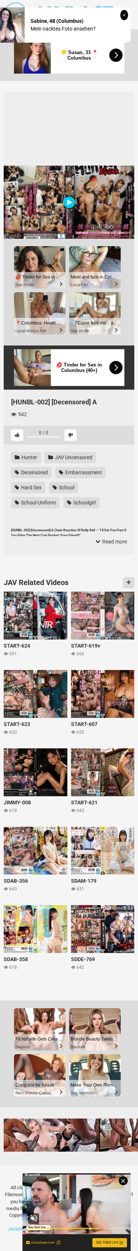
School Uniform (38, 503)
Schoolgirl (84, 503)
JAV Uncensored (73, 457)
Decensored (34, 472)
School (66, 487)
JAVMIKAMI (19, 1229)
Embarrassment (83, 472)
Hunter (28, 457)
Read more (114, 542)
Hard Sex (31, 487)
